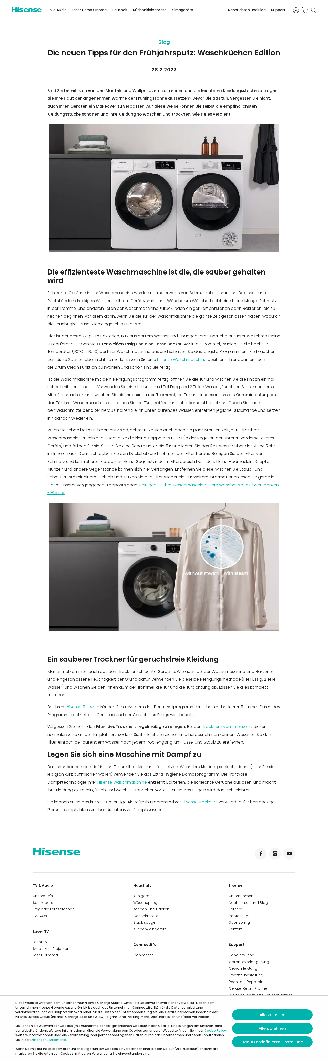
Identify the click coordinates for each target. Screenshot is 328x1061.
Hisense (236, 885)
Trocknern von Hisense (225, 726)
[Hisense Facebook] (260, 854)
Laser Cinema (45, 955)
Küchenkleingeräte (150, 10)
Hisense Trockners (200, 802)
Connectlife (144, 944)
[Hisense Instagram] (275, 854)
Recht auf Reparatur (247, 981)
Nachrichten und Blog (247, 10)
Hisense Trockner (83, 707)
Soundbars (43, 902)
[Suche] (313, 10)
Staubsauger (145, 922)
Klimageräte (182, 10)
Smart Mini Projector (50, 948)
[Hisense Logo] (27, 9)
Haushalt (120, 10)
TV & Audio (57, 10)
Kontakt (235, 929)
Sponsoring (239, 922)
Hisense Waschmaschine (182, 359)
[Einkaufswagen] (305, 10)
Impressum (239, 915)
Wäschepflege (146, 902)
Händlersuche (241, 955)
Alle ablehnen (272, 1028)
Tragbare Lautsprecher (53, 909)
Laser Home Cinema (89, 10)
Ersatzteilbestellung (246, 975)
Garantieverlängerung (249, 961)
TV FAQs (40, 915)
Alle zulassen (272, 1015)
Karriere (235, 909)
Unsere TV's (43, 895)
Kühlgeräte (143, 895)
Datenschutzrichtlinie (48, 1039)
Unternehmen (241, 895)
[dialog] (164, 1028)
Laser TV (41, 931)
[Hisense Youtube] (289, 854)
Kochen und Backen (151, 909)
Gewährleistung (243, 968)
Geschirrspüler (146, 915)
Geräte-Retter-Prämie (248, 988)
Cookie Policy (215, 1030)
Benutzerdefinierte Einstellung (272, 1042)
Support (278, 10)
